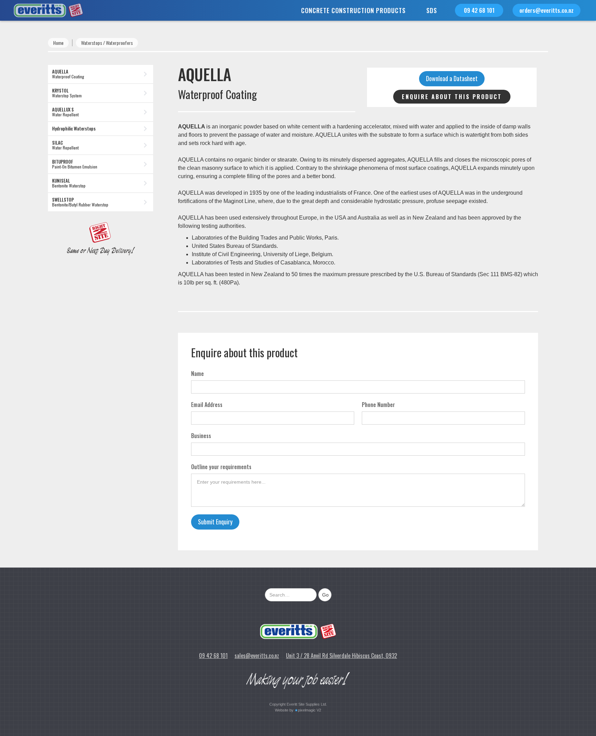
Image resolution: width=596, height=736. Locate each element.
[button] (353, 10)
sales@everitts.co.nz (257, 655)
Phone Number (378, 404)
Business (201, 435)
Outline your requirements (221, 466)
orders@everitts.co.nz (546, 10)
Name (197, 373)
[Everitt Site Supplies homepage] (298, 631)
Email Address (206, 404)
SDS (431, 10)
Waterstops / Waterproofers (107, 42)
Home (58, 42)
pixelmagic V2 (309, 710)
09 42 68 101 (479, 10)
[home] (41, 10)
